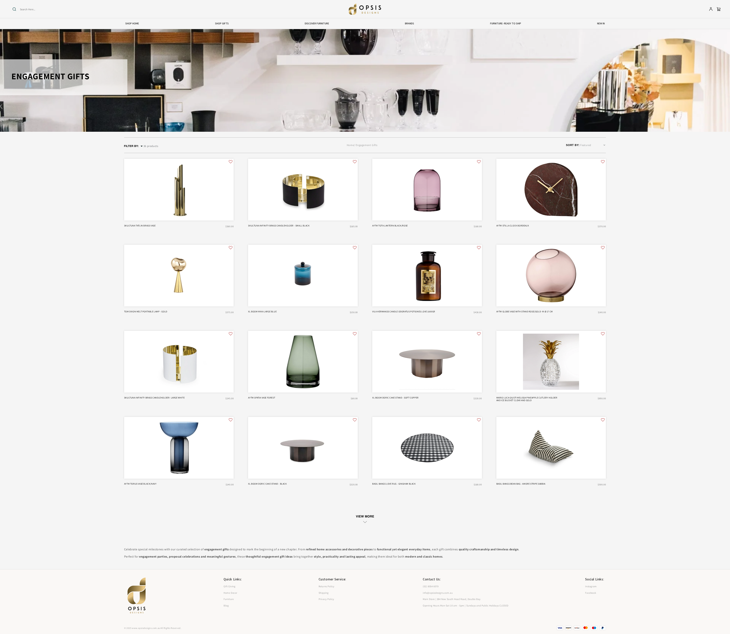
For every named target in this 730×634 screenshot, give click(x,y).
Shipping (324, 592)
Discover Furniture (317, 23)
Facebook (590, 592)
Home (350, 145)
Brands (409, 23)
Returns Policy (326, 586)
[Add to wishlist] (231, 162)
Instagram (591, 586)
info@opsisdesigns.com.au (438, 592)
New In (601, 23)
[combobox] (35, 9)
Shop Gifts (222, 23)
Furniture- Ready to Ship (505, 23)
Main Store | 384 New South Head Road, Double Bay (452, 599)
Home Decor (230, 592)
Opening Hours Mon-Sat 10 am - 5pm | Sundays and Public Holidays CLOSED (466, 605)
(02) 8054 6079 (430, 586)
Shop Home (132, 23)
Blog (226, 605)
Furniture (229, 599)
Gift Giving (230, 586)
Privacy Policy (326, 599)
